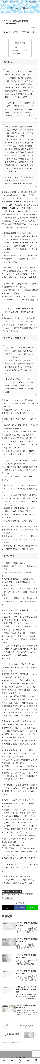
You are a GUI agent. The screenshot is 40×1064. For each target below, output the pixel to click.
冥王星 (22, 895)
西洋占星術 (7, 891)
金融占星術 (18, 891)
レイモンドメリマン (10, 895)
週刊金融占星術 (8, 898)
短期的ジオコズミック (21, 50)
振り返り (16, 47)
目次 (17, 43)
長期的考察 (17, 54)
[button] (36, 580)
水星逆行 (29, 895)
